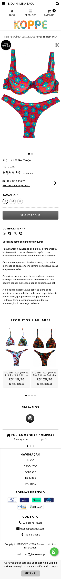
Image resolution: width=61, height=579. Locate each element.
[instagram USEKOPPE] (30, 418)
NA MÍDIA (30, 478)
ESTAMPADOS (28, 36)
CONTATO (30, 472)
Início (6, 36)
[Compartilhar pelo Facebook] (9, 233)
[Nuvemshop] (30, 555)
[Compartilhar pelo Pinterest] (20, 233)
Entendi (30, 572)
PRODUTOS (30, 466)
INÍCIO (30, 460)
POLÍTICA (30, 484)
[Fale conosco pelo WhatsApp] (54, 551)
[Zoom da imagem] (57, 45)
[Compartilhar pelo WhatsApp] (4, 233)
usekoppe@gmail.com (32, 528)
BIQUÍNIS (15, 36)
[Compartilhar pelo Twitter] (15, 233)
